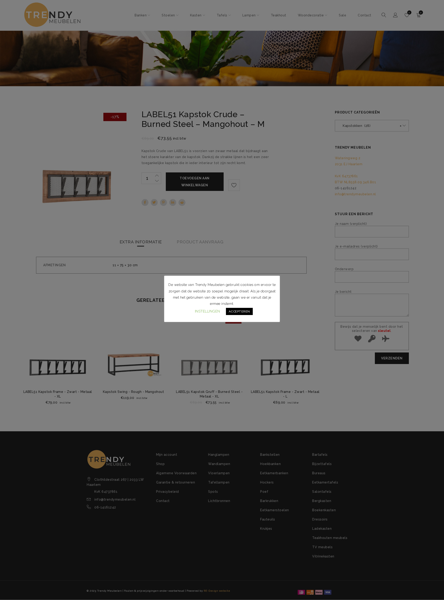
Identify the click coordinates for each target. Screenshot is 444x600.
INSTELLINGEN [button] (207, 311)
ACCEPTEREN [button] (239, 311)
